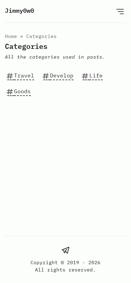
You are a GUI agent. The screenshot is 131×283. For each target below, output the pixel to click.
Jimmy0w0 (19, 10)
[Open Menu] (120, 11)
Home (11, 36)
